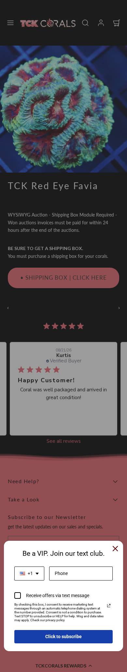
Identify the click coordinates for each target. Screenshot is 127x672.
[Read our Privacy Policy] (109, 605)
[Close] (115, 548)
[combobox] (29, 574)
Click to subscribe (63, 636)
